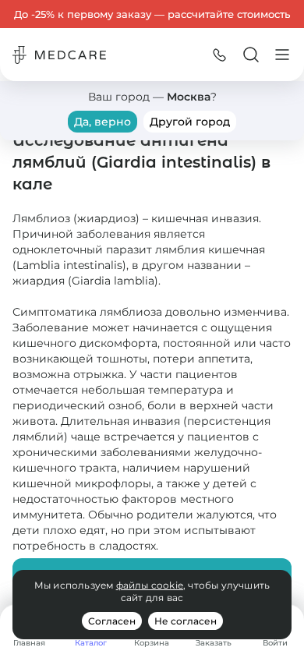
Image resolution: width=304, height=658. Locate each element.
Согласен (112, 621)
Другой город (190, 122)
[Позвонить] (219, 54)
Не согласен (185, 621)
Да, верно (102, 122)
